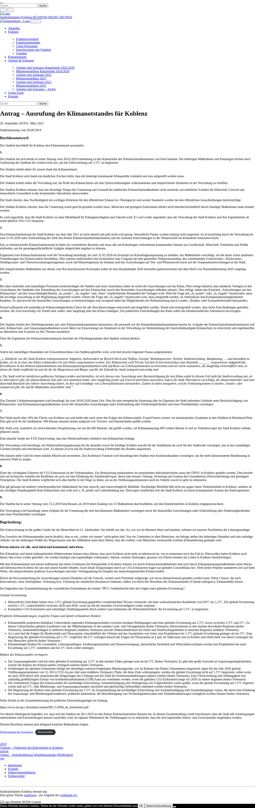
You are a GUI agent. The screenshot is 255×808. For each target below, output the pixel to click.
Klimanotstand (17, 57)
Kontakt (13, 96)
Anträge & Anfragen (21, 60)
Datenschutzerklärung (21, 772)
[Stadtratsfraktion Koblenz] (5, 13)
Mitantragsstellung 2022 (31, 85)
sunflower (30, 795)
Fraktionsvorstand (27, 39)
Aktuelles (14, 28)
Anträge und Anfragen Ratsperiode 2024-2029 (45, 67)
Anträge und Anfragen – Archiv (36, 89)
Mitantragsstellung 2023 (31, 78)
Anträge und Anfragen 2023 (33, 75)
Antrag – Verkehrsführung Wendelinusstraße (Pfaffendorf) (36, 756)
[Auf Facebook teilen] (2, 740)
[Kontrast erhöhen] (10, 10)
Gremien (21, 53)
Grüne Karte (16, 92)
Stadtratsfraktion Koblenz (16, 17)
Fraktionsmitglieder (28, 42)
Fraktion (13, 31)
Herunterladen (45, 732)
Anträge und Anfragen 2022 (33, 82)
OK (141, 805)
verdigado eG (68, 795)
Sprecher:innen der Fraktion (33, 49)
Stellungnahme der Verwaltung (16, 732)
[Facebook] (6, 782)
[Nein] (174, 806)
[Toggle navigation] (1, 2)
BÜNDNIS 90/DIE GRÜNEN (52, 17)
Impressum (15, 765)
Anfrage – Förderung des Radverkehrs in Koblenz (31, 749)
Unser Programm (26, 46)
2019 (3, 744)
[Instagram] (2, 782)
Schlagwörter (16, 776)
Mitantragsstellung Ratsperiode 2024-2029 (42, 71)
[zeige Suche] (3, 10)
